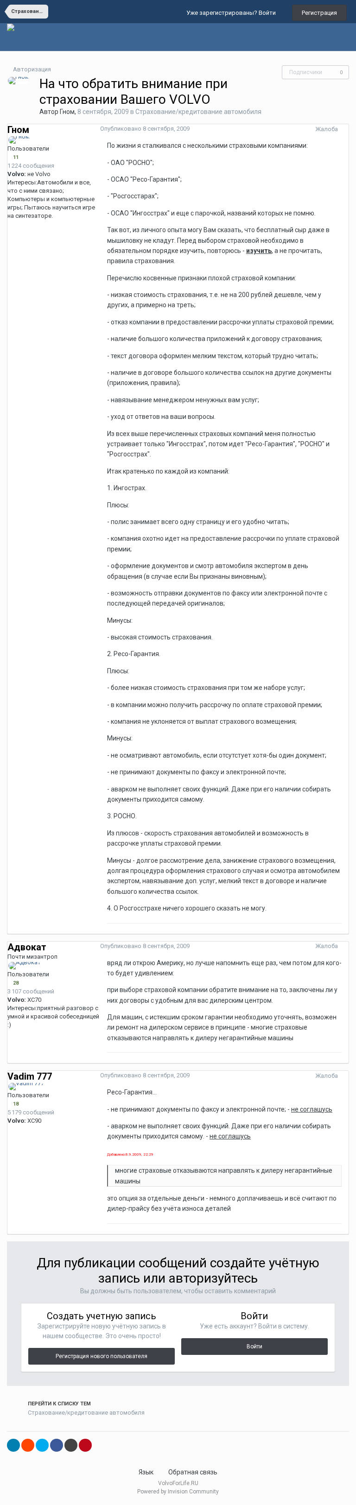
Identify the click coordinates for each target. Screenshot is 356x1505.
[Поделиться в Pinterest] (85, 1445)
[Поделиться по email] (70, 1445)
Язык (147, 1472)
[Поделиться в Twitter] (42, 1445)
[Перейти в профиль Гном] (18, 80)
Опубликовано (145, 128)
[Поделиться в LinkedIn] (13, 1445)
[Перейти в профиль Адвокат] (24, 965)
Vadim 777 (29, 1076)
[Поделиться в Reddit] (27, 1445)
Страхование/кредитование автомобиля (198, 111)
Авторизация (32, 69)
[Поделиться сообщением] (346, 129)
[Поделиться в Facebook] (56, 1445)
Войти (254, 1346)
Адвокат (26, 947)
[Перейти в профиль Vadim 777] (26, 1086)
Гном (67, 111)
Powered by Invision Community (178, 1491)
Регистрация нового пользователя (101, 1356)
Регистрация (319, 12)
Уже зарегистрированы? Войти (232, 12)
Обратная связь (192, 1472)
